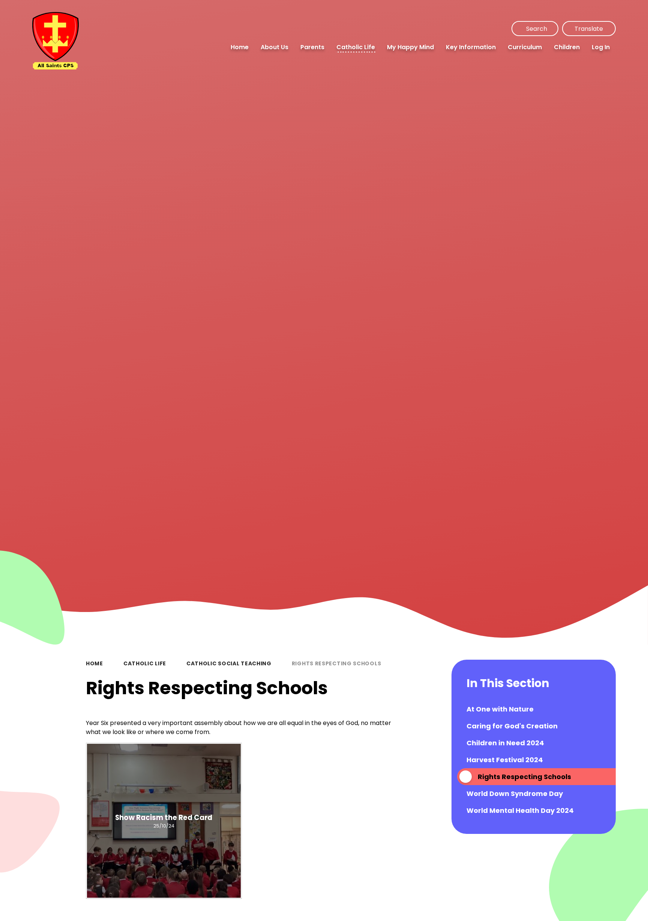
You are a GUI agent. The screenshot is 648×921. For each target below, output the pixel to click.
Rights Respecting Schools (336, 663)
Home (94, 663)
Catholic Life (144, 663)
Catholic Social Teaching (229, 663)
